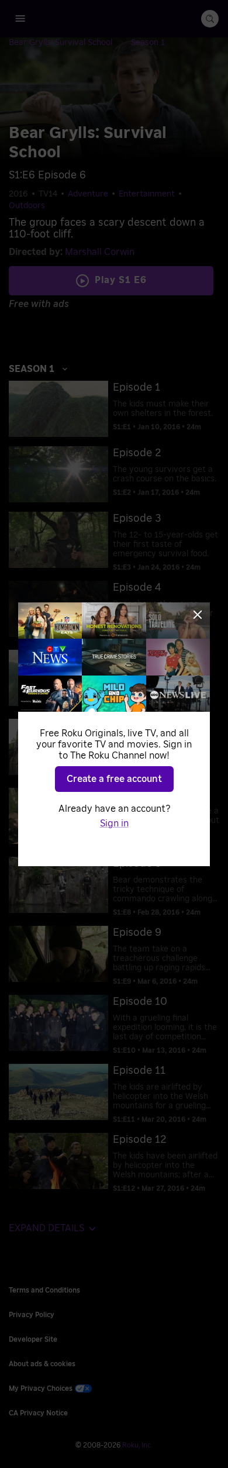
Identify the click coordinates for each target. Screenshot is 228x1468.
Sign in (114, 823)
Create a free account (114, 779)
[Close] (197, 614)
